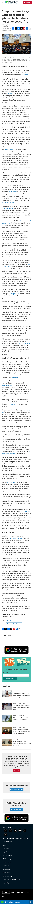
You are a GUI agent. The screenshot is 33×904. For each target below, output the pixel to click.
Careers (5, 845)
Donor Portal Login (7, 876)
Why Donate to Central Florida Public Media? (16, 757)
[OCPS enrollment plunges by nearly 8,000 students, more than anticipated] (7, 742)
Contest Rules (6, 869)
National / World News (13, 624)
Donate (28, 2)
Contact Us (6, 848)
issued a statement (8, 208)
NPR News (10, 620)
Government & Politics (19, 703)
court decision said (8, 202)
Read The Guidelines (16, 789)
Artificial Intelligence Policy (10, 859)
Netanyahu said (14, 294)
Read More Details (16, 809)
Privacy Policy (6, 865)
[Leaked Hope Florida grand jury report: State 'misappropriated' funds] (7, 706)
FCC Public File (6, 872)
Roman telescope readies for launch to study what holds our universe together (21, 695)
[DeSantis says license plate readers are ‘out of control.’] (7, 718)
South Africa (13, 192)
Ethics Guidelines (7, 855)
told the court (11, 404)
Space (14, 691)
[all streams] (31, 902)
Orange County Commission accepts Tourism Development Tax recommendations (21, 731)
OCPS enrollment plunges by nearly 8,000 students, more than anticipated (22, 743)
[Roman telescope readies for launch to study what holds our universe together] (7, 693)
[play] (2, 902)
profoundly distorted (16, 538)
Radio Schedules (7, 841)
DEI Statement (7, 862)
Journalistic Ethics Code (16, 785)
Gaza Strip (15, 377)
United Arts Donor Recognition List (11, 879)
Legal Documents (7, 852)
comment (27, 511)
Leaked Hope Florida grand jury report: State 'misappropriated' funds (21, 707)
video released (8, 150)
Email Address (7, 673)
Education (15, 739)
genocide (10, 93)
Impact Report (6, 883)
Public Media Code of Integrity (16, 804)
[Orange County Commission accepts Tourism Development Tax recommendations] (7, 730)
